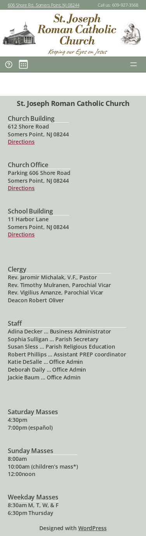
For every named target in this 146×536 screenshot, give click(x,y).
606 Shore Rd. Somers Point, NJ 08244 (43, 5)
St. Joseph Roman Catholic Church (76, 30)
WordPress (92, 528)
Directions (21, 141)
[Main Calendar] (23, 64)
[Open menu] (133, 64)
